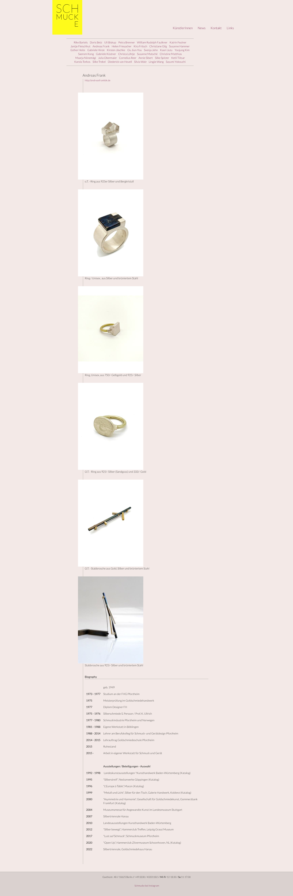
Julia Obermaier (107, 57)
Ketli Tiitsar (178, 57)
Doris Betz (96, 42)
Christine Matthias (171, 53)
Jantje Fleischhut (80, 46)
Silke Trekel (99, 61)
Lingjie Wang (156, 61)
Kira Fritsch (140, 46)
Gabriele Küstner (106, 53)
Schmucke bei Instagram (146, 885)
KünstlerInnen (183, 28)
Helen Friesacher (121, 46)
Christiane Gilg (158, 46)
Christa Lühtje (126, 53)
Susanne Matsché (147, 53)
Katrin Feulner (178, 42)
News (202, 28)
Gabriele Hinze (96, 50)
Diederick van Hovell (120, 61)
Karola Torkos (82, 61)
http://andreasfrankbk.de (97, 80)
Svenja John (151, 50)
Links (230, 28)
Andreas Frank (101, 46)
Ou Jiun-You (134, 50)
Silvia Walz (140, 61)
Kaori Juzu (166, 50)
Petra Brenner (126, 42)
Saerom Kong (86, 53)
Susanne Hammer (179, 46)
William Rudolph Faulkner (152, 42)
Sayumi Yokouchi (176, 61)
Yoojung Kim (182, 50)
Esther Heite (78, 50)
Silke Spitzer (162, 57)
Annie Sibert (146, 57)
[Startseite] (67, 17)
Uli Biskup (110, 42)
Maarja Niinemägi (85, 57)
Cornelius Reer (127, 57)
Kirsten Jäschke (116, 50)
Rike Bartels (81, 42)
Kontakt (216, 28)
